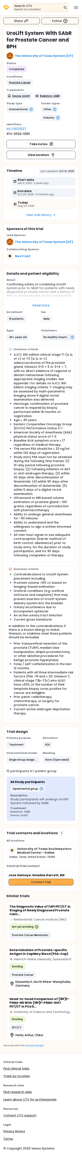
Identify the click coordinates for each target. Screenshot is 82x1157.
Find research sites (17, 1092)
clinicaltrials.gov (34, 1045)
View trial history (38, 215)
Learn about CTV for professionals (30, 1099)
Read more (41, 305)
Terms (8, 1139)
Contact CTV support (19, 1115)
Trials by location (16, 1076)
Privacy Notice (14, 1131)
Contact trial (41, 882)
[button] (20, 82)
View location (38, 155)
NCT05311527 (16, 129)
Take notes (38, 144)
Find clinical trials (16, 1068)
